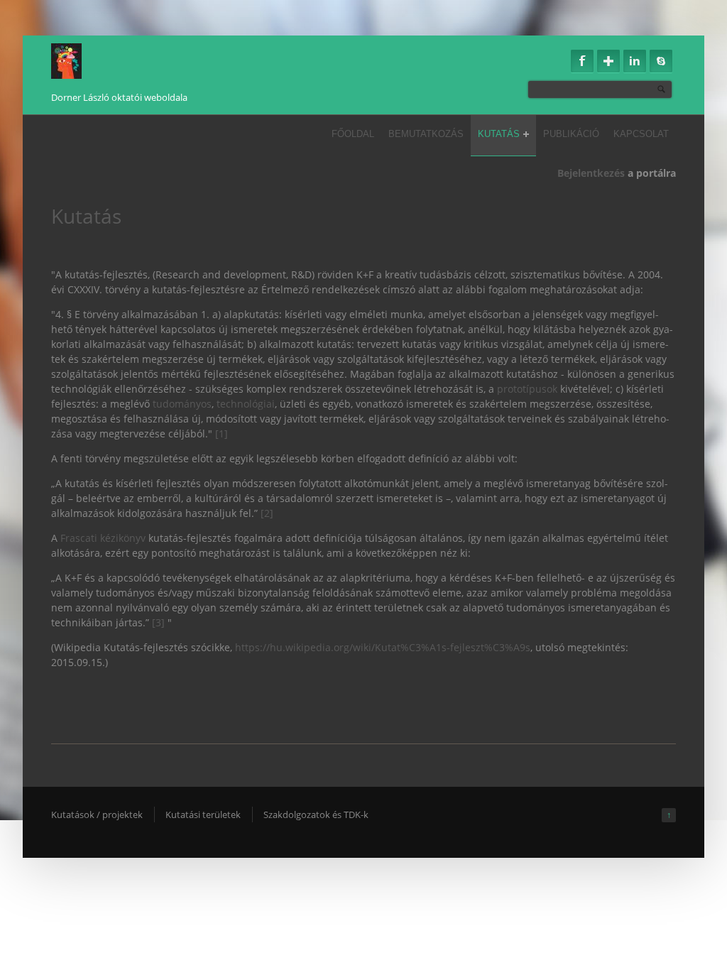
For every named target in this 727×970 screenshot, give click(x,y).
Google (608, 61)
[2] (267, 513)
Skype (661, 61)
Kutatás (499, 134)
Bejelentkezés (591, 173)
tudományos (182, 403)
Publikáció (571, 134)
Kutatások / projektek (97, 814)
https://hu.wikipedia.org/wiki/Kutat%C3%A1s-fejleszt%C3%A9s (382, 647)
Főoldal (353, 134)
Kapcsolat (641, 134)
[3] (160, 622)
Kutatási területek (203, 814)
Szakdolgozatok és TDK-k (315, 814)
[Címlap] (66, 61)
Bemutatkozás (426, 134)
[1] (221, 433)
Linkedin (634, 61)
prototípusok (527, 389)
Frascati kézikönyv (103, 538)
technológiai (246, 403)
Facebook (582, 61)
